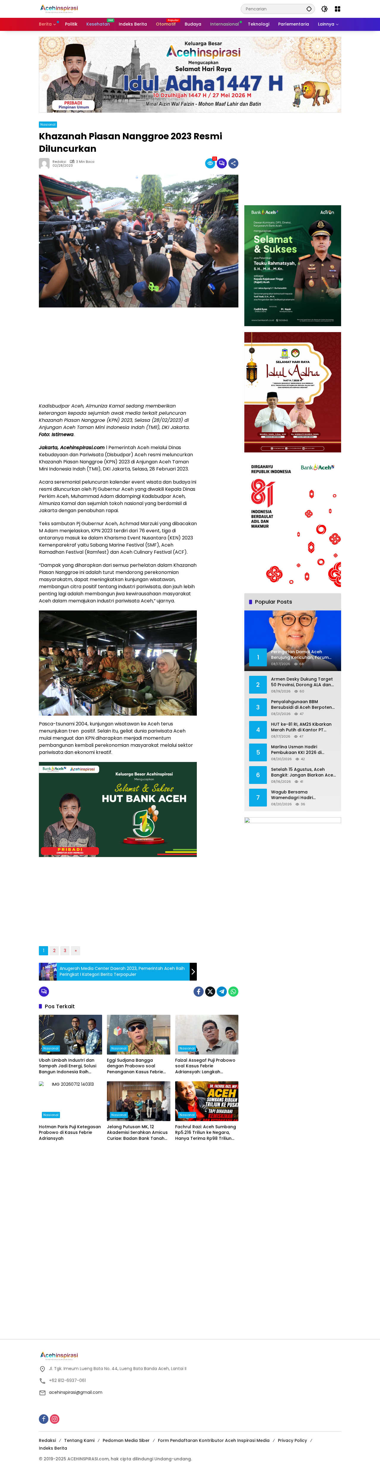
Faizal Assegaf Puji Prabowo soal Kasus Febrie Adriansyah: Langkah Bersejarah (205, 1066)
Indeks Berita (53, 1448)
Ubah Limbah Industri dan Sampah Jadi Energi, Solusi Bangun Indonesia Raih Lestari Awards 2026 (67, 1066)
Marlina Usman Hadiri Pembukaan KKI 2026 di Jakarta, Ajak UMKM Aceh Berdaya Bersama (298, 750)
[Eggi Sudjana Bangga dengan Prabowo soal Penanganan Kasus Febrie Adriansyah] (138, 1035)
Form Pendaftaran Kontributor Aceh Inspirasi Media (214, 1440)
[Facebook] (199, 992)
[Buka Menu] (337, 8)
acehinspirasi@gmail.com (75, 1392)
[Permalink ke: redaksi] (46, 163)
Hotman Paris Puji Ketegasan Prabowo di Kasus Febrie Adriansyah (70, 1132)
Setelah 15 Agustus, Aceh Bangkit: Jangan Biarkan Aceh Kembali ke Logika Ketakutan (303, 772)
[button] (309, 9)
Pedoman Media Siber (126, 1440)
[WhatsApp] (233, 992)
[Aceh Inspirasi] (61, 9)
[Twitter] (210, 992)
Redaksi (47, 1440)
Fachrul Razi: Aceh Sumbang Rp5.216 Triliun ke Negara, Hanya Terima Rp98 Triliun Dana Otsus (205, 1133)
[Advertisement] (118, 355)
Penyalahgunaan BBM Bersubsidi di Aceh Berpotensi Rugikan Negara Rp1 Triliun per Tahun (303, 705)
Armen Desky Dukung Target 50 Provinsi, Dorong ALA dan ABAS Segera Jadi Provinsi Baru (302, 682)
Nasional (48, 124)
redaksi (59, 161)
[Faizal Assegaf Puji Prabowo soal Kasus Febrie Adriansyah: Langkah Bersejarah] (206, 1035)
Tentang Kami (79, 1440)
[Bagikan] (233, 163)
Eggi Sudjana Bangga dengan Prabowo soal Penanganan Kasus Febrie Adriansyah (135, 1066)
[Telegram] (222, 992)
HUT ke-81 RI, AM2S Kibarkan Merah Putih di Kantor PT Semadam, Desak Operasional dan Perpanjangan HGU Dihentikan (303, 727)
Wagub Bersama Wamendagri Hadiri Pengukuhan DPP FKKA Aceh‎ (300, 795)
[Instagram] (54, 1419)
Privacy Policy (292, 1440)
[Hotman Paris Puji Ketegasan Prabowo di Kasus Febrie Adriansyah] (70, 1101)
